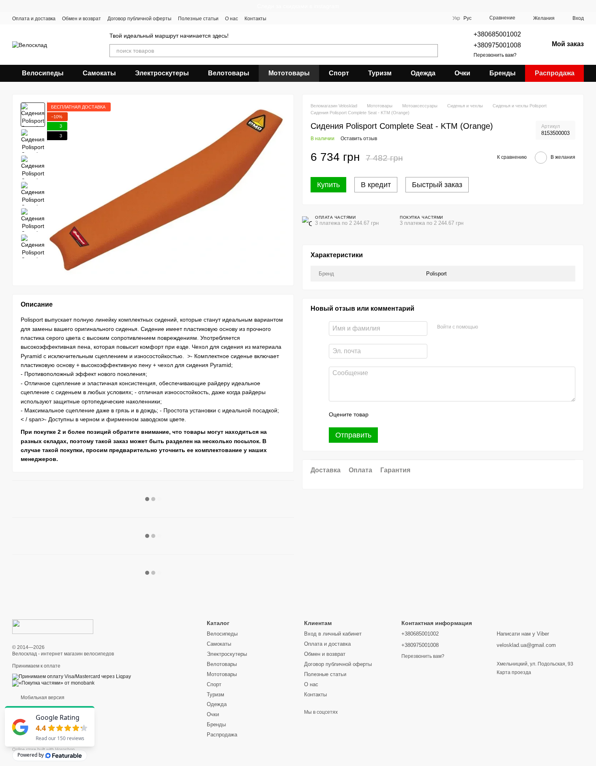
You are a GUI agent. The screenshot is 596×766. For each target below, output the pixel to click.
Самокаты (99, 73)
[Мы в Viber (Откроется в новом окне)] (316, 18)
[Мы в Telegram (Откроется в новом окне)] (307, 18)
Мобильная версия (41, 697)
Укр (456, 18)
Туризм (380, 73)
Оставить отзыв (359, 139)
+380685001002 (497, 34)
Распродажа (555, 73)
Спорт (339, 73)
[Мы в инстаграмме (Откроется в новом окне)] (297, 18)
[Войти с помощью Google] (500, 328)
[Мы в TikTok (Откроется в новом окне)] (326, 18)
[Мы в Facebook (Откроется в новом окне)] (277, 18)
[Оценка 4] (420, 415)
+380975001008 (497, 45)
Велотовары (228, 73)
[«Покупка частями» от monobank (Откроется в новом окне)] (53, 683)
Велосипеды (43, 73)
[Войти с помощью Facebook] (487, 328)
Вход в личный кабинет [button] (333, 634)
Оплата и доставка (34, 18)
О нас (231, 18)
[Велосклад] (52, 626)
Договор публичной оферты (139, 18)
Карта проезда (514, 672)
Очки (462, 73)
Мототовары (289, 73)
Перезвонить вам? (495, 55)
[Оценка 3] (407, 415)
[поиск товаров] (431, 50)
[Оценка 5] (433, 415)
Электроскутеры (162, 73)
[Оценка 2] (394, 415)
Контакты (255, 18)
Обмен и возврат (81, 18)
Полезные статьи (198, 18)
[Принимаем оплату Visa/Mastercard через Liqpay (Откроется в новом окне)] (71, 676)
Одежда (423, 73)
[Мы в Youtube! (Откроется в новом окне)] (287, 18)
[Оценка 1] (381, 415)
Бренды (502, 73)
